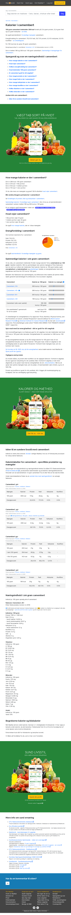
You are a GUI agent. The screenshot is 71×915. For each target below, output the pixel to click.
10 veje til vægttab (30, 843)
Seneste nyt (9, 896)
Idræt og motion (24, 868)
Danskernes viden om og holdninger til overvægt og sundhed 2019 (31, 846)
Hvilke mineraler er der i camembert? (21, 91)
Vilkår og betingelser (59, 900)
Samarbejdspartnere (12, 904)
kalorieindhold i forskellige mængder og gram (26, 253)
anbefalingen (34, 269)
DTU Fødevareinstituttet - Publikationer (22, 849)
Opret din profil (35, 797)
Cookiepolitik (57, 904)
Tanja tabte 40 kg (43, 900)
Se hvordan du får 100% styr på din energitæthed (22, 349)
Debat (24, 902)
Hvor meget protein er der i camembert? (23, 76)
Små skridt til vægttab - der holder (51, 845)
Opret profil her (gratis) (13, 351)
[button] (49, 3)
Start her (20, 3)
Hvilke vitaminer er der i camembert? (21, 88)
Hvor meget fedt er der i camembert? (21, 79)
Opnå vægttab (26, 894)
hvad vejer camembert (49, 191)
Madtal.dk (10, 3)
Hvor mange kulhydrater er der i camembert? (24, 82)
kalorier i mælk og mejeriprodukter (15, 209)
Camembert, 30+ (12, 299)
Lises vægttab (42, 898)
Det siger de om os (43, 894)
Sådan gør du (35, 160)
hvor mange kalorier (17, 225)
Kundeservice (57, 891)
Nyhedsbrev (57, 898)
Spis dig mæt (26, 898)
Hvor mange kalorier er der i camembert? (23, 60)
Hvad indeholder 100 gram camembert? (22, 70)
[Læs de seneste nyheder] (37, 907)
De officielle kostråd (16, 826)
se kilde (24, 31)
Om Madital (39, 3)
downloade (60, 321)
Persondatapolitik (58, 902)
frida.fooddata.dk (12, 470)
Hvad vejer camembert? (17, 64)
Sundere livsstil (27, 896)
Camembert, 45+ (30, 47)
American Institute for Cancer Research (33, 321)
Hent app (29, 3)
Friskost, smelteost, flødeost (22, 486)
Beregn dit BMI (26, 904)
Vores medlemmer (43, 891)
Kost (21, 866)
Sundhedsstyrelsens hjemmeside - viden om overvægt (27, 840)
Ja (7, 883)
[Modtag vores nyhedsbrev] (34, 907)
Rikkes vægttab (42, 902)
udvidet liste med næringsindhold (41, 476)
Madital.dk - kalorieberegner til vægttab (22, 832)
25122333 (44, 911)
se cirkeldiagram (18, 40)
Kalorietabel (26, 900)
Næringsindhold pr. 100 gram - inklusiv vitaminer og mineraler (28, 515)
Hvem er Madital (11, 894)
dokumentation (50, 363)
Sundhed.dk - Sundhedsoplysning (20, 861)
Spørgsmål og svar (59, 896)
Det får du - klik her (35, 433)
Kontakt (28, 453)
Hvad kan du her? (27, 891)
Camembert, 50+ (12, 286)
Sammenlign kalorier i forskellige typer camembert (22, 202)
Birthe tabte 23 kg (43, 896)
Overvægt (22, 865)
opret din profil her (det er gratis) (23, 609)
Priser (7, 898)
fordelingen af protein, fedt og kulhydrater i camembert (26, 198)
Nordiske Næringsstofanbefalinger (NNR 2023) (24, 857)
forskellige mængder (29, 35)
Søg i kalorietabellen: (11, 10)
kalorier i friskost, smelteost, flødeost (45, 207)
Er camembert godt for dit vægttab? (21, 73)
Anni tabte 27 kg (42, 904)
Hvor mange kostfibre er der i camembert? (23, 85)
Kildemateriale (10, 900)
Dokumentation (11, 902)
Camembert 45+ (12, 295)
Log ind (39, 803)
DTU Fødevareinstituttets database (20, 822)
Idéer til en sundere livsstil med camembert (24, 99)
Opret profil (60, 3)
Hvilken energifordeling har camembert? (23, 67)
